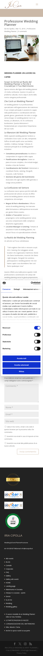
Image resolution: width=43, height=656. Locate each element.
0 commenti (22, 31)
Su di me (9, 600)
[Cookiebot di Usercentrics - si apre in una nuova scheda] (30, 283)
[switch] (37, 335)
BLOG (8, 562)
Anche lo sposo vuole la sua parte (18, 631)
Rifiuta (21, 371)
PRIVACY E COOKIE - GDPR (15, 593)
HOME (8, 583)
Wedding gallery (11, 607)
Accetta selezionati (21, 365)
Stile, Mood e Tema (13, 627)
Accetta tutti (21, 358)
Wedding (9, 603)
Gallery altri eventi (12, 579)
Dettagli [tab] (17, 289)
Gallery (8, 576)
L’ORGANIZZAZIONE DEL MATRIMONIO (20, 624)
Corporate (9, 569)
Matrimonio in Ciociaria (14, 589)
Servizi (8, 596)
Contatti (9, 565)
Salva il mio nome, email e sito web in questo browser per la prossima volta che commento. (19, 429)
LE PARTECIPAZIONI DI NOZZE (17, 620)
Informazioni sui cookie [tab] (32, 289)
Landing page (10, 586)
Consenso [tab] (6, 289)
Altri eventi (9, 558)
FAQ (7, 572)
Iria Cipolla (10, 29)
